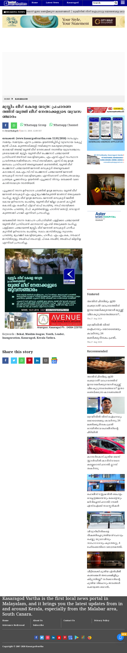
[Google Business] (69, 637)
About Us (38, 620)
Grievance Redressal (13, 625)
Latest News (52, 3)
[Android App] (76, 637)
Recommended (97, 351)
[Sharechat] (89, 637)
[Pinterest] (65, 637)
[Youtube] (59, 637)
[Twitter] (42, 637)
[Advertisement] (63, 73)
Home (35, 3)
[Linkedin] (53, 637)
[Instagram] (48, 637)
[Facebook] (36, 637)
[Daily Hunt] (82, 637)
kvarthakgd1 (12, 131)
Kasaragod (73, 3)
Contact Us (69, 620)
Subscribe (38, 625)
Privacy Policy (101, 620)
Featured (93, 294)
